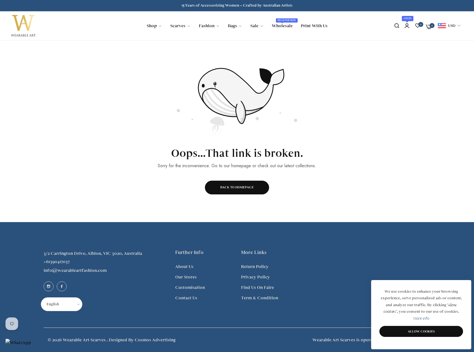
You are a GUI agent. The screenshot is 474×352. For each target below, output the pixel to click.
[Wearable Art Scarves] (23, 26)
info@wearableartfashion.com (75, 270)
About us (184, 266)
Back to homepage (237, 187)
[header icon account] (407, 26)
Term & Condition (259, 298)
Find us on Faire (257, 287)
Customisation (190, 287)
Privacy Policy (255, 277)
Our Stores (186, 277)
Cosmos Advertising (155, 340)
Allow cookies (421, 331)
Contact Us (186, 298)
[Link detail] (48, 286)
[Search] (396, 26)
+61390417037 (57, 261)
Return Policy (255, 266)
